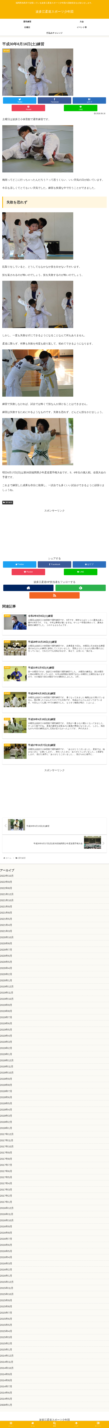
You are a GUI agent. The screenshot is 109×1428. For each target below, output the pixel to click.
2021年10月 (7, 900)
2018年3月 (6, 1115)
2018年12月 (7, 1060)
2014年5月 (6, 1398)
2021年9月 (6, 906)
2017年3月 (6, 1189)
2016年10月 (7, 1220)
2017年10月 (7, 1146)
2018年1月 (6, 1128)
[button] (100, 703)
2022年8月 (6, 888)
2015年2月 (6, 1343)
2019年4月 (6, 1035)
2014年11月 (6, 1361)
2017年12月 (7, 1134)
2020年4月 (6, 968)
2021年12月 (7, 894)
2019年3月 (6, 1041)
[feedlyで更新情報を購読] (80, 588)
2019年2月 (6, 1048)
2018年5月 (6, 1103)
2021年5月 (6, 918)
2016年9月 (6, 1226)
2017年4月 (6, 1183)
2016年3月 (6, 1263)
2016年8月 (6, 1232)
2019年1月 (6, 1054)
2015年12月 (7, 1282)
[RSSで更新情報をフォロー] (54, 595)
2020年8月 (6, 943)
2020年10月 (7, 937)
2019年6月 (6, 1023)
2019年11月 (6, 992)
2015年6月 (6, 1318)
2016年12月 (7, 1208)
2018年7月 (6, 1091)
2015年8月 (6, 1306)
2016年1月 (6, 1275)
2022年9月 (6, 881)
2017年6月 (6, 1171)
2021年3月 (6, 931)
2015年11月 (6, 1288)
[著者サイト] (28, 588)
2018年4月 (6, 1109)
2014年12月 (7, 1355)
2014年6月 (6, 1392)
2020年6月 (6, 955)
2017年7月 (6, 1165)
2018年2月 (6, 1122)
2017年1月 (6, 1202)
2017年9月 (6, 1152)
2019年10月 (7, 998)
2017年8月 (6, 1158)
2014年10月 (7, 1368)
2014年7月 (6, 1386)
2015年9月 (6, 1300)
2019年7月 (6, 1017)
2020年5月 (6, 961)
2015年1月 (6, 1349)
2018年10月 (7, 1072)
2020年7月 (6, 949)
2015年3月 (6, 1337)
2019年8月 (6, 1011)
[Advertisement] (54, 533)
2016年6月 (6, 1245)
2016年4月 (6, 1257)
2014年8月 (6, 1380)
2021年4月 (6, 925)
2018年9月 (6, 1078)
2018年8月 (6, 1085)
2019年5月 (6, 1029)
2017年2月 (6, 1195)
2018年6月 (6, 1097)
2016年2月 (6, 1269)
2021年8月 (6, 912)
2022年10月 (7, 875)
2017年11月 (6, 1140)
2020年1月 (6, 980)
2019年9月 (6, 1005)
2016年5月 (6, 1251)
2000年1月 (6, 1404)
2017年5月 (6, 1177)
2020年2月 (6, 974)
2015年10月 (7, 1294)
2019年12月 (7, 986)
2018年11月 (6, 1066)
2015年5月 (6, 1324)
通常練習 (8, 502)
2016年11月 (6, 1214)
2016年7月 (6, 1238)
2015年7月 (6, 1312)
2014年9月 (6, 1374)
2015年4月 (6, 1331)
